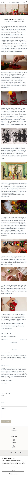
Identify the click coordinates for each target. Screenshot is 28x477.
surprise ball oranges (22, 218)
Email (2, 402)
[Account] (23, 2)
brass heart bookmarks (9, 320)
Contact (11, 452)
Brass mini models (19, 291)
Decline (13, 470)
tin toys (17, 262)
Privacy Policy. (21, 463)
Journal (6, 452)
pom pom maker (6, 286)
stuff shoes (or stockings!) (8, 193)
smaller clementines (8, 220)
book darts (18, 320)
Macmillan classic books (17, 317)
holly (17, 325)
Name (2, 395)
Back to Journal (14, 342)
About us (17, 452)
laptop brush (9, 328)
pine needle (13, 325)
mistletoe (22, 325)
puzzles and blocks (8, 257)
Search (21, 452)
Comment (3, 408)
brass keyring (19, 326)
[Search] (4, 2)
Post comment (6, 421)
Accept (13, 466)
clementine (23, 233)
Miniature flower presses (16, 288)
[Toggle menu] (1, 2)
